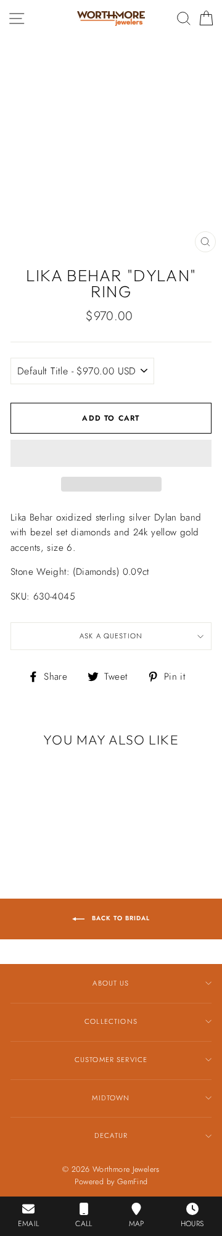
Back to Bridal (119, 918)
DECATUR (111, 1135)
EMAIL (28, 1223)
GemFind (132, 1181)
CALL (83, 1223)
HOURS (192, 1223)
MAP (136, 1223)
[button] (111, 453)
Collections (111, 1021)
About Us (110, 983)
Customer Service (111, 1060)
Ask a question (111, 636)
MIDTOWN (111, 1098)
